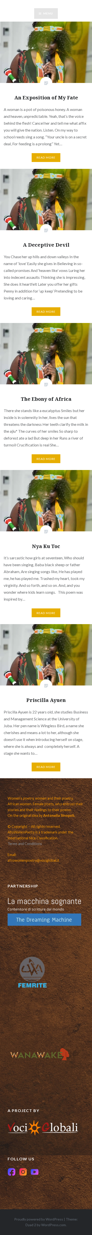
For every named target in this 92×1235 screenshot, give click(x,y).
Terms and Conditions (25, 844)
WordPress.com (53, 1225)
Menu (48, 13)
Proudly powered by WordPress (38, 1219)
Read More (46, 157)
